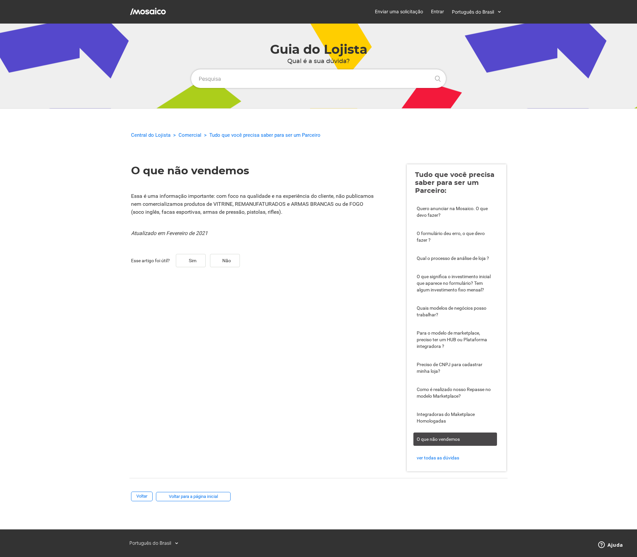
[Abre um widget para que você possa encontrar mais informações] (610, 545)
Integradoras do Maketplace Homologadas (446, 418)
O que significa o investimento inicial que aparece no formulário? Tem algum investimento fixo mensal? (454, 283)
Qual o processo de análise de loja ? (453, 258)
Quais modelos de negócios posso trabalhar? (451, 311)
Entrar (437, 11)
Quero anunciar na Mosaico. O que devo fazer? (452, 212)
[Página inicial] (171, 17)
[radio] (191, 260)
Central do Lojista (151, 135)
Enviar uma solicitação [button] (399, 11)
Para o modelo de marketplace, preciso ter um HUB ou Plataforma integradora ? (452, 339)
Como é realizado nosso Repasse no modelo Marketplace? (454, 393)
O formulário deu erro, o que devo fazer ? (451, 237)
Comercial (189, 135)
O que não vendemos (438, 439)
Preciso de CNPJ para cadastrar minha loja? (449, 368)
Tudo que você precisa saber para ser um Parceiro (264, 135)
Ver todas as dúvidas (438, 457)
